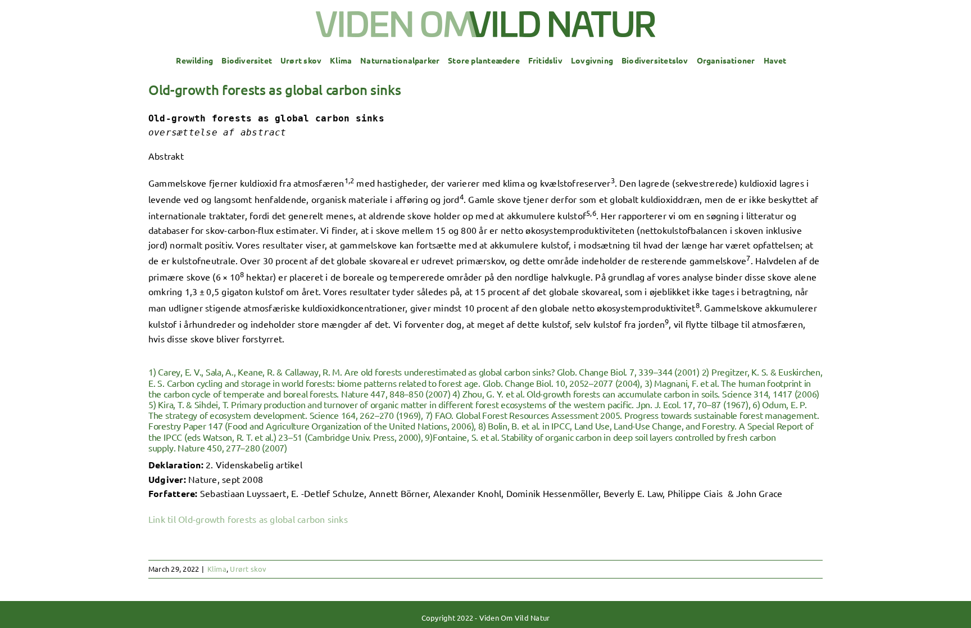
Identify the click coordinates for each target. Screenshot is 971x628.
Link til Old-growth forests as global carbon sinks (248, 519)
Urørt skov (248, 568)
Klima (216, 568)
